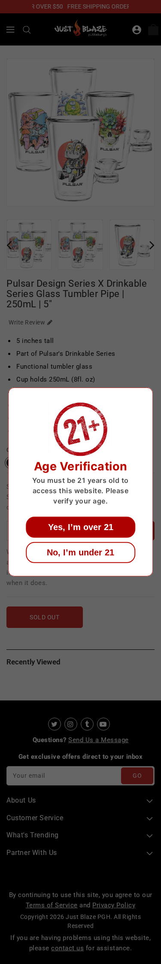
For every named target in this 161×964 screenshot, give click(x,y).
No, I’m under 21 (80, 552)
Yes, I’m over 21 (80, 527)
